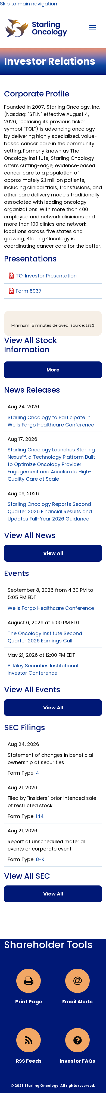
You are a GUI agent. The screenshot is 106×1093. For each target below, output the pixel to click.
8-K (40, 859)
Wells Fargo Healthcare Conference (51, 608)
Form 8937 (29, 290)
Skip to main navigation (28, 3)
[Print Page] (28, 981)
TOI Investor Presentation (46, 275)
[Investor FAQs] (77, 1040)
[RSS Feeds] (28, 1040)
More (53, 369)
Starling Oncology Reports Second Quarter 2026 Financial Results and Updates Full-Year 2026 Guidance (50, 511)
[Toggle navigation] (93, 28)
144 (40, 816)
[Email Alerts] (77, 981)
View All (53, 553)
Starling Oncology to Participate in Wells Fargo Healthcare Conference (51, 421)
